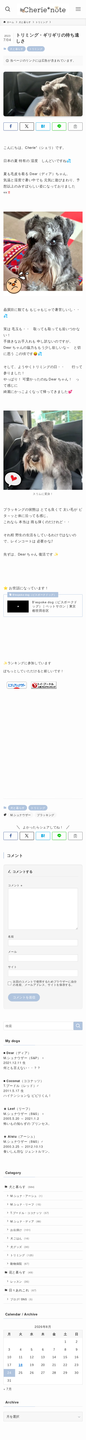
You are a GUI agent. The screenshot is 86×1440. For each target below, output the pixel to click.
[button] (10, 126)
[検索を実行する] (78, 1026)
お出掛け (20, 1230)
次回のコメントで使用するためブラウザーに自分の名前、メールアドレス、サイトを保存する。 (45, 983)
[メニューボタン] (78, 9)
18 (20, 1365)
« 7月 (7, 1389)
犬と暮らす (16, 49)
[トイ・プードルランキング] (43, 687)
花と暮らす (21, 1272)
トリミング (35, 49)
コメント (15, 885)
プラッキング (45, 815)
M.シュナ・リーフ (25, 1204)
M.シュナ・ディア (25, 1221)
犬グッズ (19, 1247)
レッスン (19, 1281)
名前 (11, 936)
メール (12, 951)
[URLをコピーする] (75, 126)
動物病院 (19, 1263)
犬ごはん (19, 1238)
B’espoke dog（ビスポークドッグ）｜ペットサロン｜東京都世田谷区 (54, 606)
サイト (12, 967)
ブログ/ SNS (21, 1299)
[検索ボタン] (8, 9)
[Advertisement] (43, 749)
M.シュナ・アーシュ (26, 1196)
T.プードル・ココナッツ (29, 1213)
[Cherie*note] (43, 9)
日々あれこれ (22, 1290)
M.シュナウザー (20, 815)
